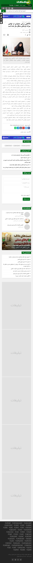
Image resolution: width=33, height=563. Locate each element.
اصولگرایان (29, 525)
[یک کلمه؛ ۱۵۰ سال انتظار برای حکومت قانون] (16, 221)
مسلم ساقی (9, 543)
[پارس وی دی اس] (16, 15)
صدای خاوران (16, 145)
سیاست (16, 534)
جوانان (6, 527)
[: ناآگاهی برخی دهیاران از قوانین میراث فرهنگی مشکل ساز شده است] (4, 35)
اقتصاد (23, 525)
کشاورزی (29, 549)
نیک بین (29, 547)
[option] (16, 241)
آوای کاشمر (8, 523)
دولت (17, 532)
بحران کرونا (29, 527)
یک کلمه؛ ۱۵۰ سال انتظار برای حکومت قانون (20, 268)
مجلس (12, 541)
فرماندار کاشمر (28, 541)
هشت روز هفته (22, 547)
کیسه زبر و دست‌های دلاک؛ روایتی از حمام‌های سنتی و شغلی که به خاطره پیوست (17, 246)
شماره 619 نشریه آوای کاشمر (23, 262)
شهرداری (21, 536)
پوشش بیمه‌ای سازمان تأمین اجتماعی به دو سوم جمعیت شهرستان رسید (16, 167)
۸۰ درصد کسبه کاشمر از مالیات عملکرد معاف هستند (19, 164)
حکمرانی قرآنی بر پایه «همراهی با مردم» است (20, 155)
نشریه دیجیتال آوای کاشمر (18, 545)
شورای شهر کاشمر (20, 538)
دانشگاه (23, 532)
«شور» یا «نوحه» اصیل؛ (25, 157)
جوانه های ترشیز (28, 529)
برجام (23, 527)
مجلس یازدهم (17, 543)
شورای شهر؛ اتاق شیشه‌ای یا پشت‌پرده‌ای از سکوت (18, 11)
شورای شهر (29, 538)
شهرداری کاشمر (14, 536)
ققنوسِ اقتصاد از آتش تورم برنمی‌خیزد (21, 273)
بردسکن (17, 527)
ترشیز (11, 527)
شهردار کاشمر (28, 536)
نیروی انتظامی (7, 545)
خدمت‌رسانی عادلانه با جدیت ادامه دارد (21, 271)
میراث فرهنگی (8, 145)
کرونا (9, 547)
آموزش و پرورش (28, 523)
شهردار (10, 534)
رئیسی (22, 534)
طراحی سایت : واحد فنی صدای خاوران (24, 556)
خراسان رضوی (13, 529)
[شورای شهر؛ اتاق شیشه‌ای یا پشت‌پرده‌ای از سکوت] (16, 215)
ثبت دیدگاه (26, 199)
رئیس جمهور (28, 534)
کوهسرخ (23, 549)
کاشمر (15, 547)
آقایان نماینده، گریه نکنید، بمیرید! (22, 276)
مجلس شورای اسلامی (27, 543)
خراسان (20, 529)
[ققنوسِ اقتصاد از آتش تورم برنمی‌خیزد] (16, 227)
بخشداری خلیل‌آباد (25, 145)
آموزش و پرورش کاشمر (18, 523)
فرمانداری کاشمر (20, 541)
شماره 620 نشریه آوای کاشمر (23, 259)
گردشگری (16, 549)
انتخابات (16, 525)
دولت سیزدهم (10, 532)
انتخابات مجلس (9, 525)
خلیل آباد (29, 532)
